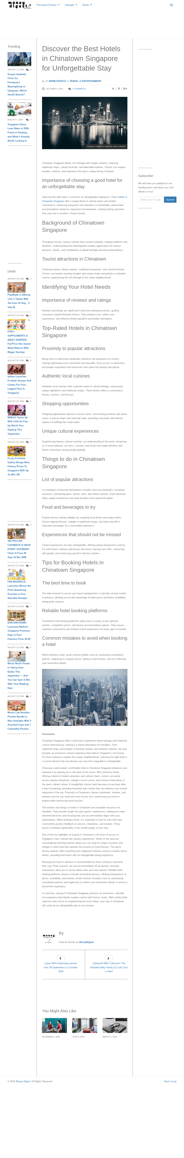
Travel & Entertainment (86, 81)
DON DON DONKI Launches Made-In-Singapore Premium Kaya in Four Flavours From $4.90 (19, 630)
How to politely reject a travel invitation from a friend (53, 1047)
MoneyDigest (57, 81)
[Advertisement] (92, 23)
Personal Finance (47, 4)
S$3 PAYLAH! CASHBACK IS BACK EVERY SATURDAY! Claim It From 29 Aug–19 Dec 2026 (19, 549)
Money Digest (23, 1081)
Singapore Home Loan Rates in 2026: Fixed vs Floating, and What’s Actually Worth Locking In (19, 132)
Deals (85, 4)
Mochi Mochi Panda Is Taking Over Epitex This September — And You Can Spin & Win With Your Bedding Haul (19, 675)
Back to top (170, 1081)
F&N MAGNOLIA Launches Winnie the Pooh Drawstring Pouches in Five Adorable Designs (19, 589)
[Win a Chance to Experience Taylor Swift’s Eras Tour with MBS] (115, 1025)
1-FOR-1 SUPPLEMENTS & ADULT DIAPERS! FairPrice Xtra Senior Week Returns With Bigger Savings (19, 336)
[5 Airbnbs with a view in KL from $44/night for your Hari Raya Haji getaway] (84, 1025)
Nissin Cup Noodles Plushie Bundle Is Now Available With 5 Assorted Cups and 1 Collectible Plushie (19, 720)
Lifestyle (69, 4)
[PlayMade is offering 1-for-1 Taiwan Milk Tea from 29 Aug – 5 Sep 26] (17, 287)
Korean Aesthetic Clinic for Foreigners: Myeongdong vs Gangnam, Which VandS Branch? (17, 84)
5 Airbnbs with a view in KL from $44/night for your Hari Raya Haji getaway (84, 1049)
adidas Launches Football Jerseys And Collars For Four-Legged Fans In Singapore (19, 384)
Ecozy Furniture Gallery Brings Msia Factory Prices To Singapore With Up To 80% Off (18, 466)
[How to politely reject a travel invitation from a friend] (54, 1025)
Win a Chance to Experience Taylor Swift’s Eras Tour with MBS (115, 1047)
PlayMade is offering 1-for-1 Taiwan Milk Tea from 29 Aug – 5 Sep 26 (19, 300)
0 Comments (79, 89)
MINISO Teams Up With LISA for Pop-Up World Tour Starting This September (18, 425)
